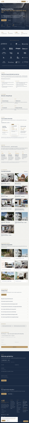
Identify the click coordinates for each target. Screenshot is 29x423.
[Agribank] (25, 57)
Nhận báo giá (23, 1)
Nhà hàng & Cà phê (12, 406)
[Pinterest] (2, 416)
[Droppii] (18, 48)
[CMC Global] (4, 48)
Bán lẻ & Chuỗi (12, 405)
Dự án (17, 401)
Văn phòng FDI (12, 401)
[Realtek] (25, 44)
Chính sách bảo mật (20, 421)
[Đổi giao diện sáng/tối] (20, 1)
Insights (18, 410)
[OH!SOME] (18, 57)
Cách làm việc (18, 408)
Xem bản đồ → (24, 411)
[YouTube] (8, 414)
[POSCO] (4, 44)
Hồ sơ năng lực (18, 409)
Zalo (8, 360)
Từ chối (7, 420)
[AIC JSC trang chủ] (2, 1)
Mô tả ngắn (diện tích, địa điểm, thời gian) (7, 371)
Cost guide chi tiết (19, 404)
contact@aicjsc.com (25, 410)
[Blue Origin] (4, 53)
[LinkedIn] (2, 414)
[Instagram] (6, 414)
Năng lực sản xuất (19, 407)
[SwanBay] (4, 62)
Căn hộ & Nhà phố (12, 402)
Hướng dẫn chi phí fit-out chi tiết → (5, 122)
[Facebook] (4, 414)
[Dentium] (11, 62)
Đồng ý (3, 420)
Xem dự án (9, 20)
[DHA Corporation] (11, 48)
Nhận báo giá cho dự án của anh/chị (5, 78)
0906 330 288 (4, 360)
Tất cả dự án (25, 171)
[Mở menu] (27, 1)
